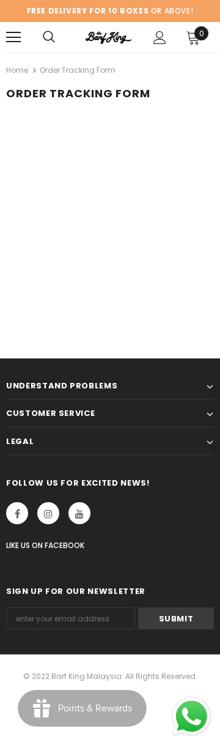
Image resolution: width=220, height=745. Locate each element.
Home (17, 70)
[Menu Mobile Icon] (13, 37)
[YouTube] (79, 513)
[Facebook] (17, 513)
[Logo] (108, 37)
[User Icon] (159, 37)
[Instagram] (48, 513)
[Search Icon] (49, 37)
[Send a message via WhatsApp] (191, 716)
